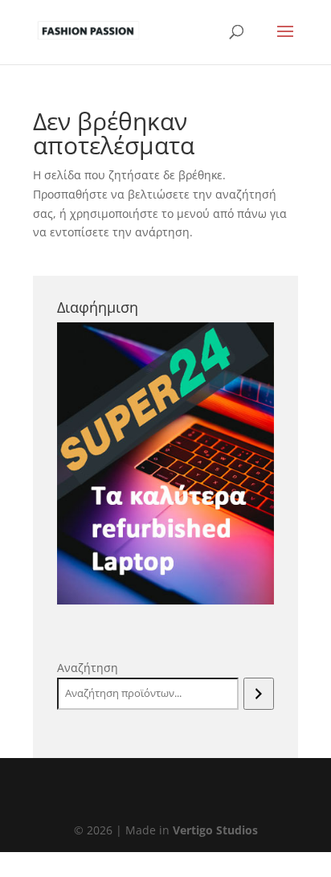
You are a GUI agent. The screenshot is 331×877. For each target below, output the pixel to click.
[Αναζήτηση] (258, 694)
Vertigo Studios (215, 830)
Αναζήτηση (87, 667)
